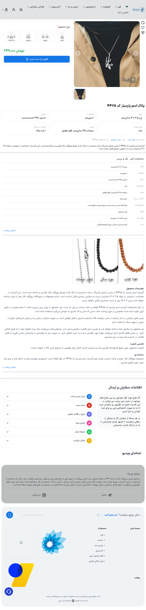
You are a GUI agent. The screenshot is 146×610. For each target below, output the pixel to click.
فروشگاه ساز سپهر (64, 600)
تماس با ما (123, 12)
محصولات (102, 528)
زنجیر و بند (73, 7)
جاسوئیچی (90, 7)
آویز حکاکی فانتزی (96, 561)
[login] (13, 10)
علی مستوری (116, 139)
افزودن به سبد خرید (39, 59)
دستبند (100, 540)
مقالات (137, 577)
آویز (119, 7)
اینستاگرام (37, 495)
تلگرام (104, 495)
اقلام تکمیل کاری (96, 556)
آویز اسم (131, 139)
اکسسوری (56, 7)
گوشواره (106, 7)
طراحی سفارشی (37, 7)
